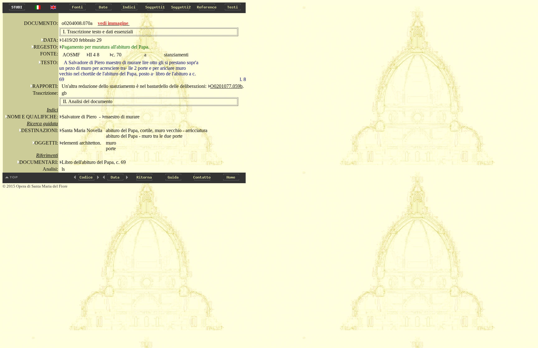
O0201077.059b (226, 86)
